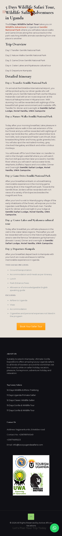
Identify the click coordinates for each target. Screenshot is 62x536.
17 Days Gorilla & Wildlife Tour (20, 410)
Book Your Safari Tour (31, 326)
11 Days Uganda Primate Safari (21, 395)
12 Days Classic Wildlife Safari (20, 400)
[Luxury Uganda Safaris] (31, 12)
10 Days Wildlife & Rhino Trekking (23, 390)
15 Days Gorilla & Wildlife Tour (20, 405)
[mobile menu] (4, 11)
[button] (54, 527)
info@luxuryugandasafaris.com (28, 445)
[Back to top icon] (31, 517)
